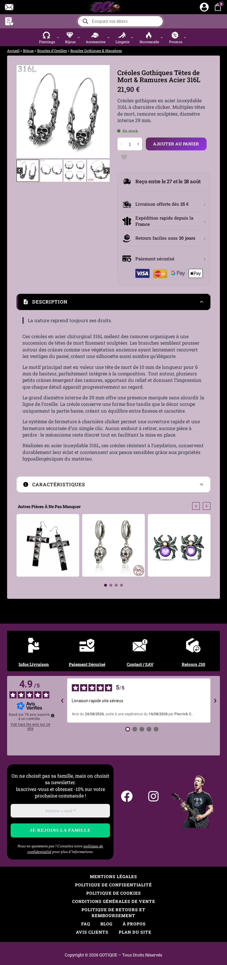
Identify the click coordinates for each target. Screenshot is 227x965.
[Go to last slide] (25, 111)
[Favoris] (9, 21)
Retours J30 (193, 664)
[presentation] (196, 506)
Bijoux (28, 50)
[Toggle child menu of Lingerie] (132, 37)
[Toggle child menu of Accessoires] (108, 37)
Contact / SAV (140, 664)
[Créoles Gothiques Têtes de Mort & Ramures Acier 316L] (63, 111)
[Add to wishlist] (124, 157)
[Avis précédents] (62, 700)
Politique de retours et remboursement (113, 912)
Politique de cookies (113, 893)
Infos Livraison (34, 664)
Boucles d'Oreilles (52, 50)
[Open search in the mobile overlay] (120, 21)
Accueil (13, 50)
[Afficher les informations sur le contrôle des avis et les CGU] (52, 715)
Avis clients (92, 932)
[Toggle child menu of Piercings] (58, 37)
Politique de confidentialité (113, 885)
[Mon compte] (204, 7)
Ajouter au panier (176, 144)
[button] (49, 37)
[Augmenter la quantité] (138, 144)
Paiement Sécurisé (87, 664)
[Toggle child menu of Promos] (185, 37)
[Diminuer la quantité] (121, 144)
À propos (134, 924)
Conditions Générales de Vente (113, 901)
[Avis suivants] (215, 700)
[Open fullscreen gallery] (103, 152)
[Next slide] (101, 111)
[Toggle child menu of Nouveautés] (162, 37)
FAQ (85, 924)
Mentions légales (113, 876)
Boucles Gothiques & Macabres (96, 50)
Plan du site (135, 932)
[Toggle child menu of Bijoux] (78, 37)
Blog (106, 924)
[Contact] (9, 7)
